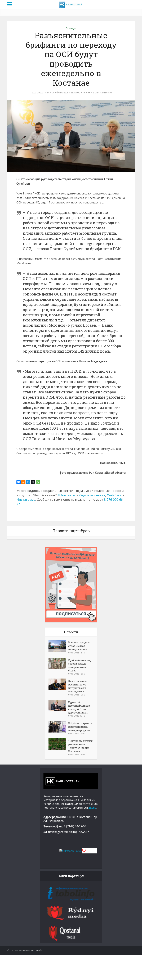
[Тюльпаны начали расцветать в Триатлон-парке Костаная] (58, 744)
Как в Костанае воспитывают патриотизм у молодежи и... (77, 686)
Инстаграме (25, 499)
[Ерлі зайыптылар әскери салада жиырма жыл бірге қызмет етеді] (58, 663)
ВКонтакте (66, 495)
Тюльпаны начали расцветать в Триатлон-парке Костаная (80, 746)
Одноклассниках (92, 495)
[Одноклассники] (23, 482)
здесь (92, 808)
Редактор (74, 92)
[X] (33, 482)
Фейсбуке (114, 495)
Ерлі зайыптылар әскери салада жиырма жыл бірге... (79, 665)
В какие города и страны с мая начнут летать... (79, 646)
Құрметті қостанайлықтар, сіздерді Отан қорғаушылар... (79, 707)
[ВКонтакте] (18, 482)
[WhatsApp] (38, 482)
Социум (71, 28)
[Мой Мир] (28, 482)
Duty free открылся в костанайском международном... (80, 727)
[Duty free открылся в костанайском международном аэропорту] (58, 727)
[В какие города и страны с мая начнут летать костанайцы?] (58, 646)
